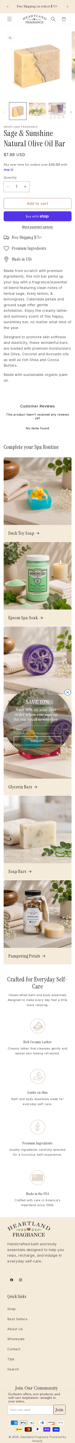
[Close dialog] (68, 692)
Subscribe (37, 741)
